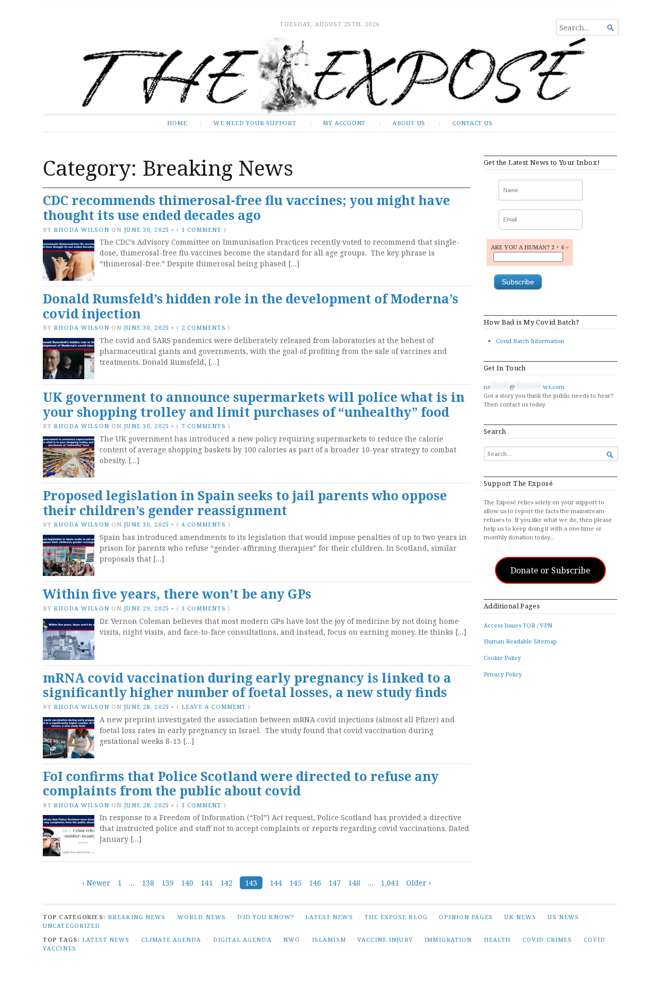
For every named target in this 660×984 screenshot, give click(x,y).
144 (276, 883)
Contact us (472, 123)
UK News (520, 917)
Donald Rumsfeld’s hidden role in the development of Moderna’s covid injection (250, 306)
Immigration (448, 939)
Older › (418, 883)
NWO (291, 939)
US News (563, 917)
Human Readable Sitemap (520, 641)
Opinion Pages (466, 917)
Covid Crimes (547, 939)
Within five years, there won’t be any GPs (177, 593)
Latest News (329, 917)
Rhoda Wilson (81, 229)
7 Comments (204, 426)
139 (167, 883)
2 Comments (204, 327)
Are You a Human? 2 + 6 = (530, 247)
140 (187, 883)
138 (148, 883)
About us (408, 123)
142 (226, 883)
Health (497, 939)
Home (177, 123)
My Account (344, 123)
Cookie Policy (502, 657)
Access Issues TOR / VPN (518, 625)
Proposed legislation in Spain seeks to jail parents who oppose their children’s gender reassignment (245, 503)
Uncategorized (72, 925)
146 (315, 883)
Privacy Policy (503, 674)
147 (334, 883)
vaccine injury (385, 939)
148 (354, 883)
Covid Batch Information (530, 341)
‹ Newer (96, 883)
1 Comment (202, 229)
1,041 (390, 883)
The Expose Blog (396, 917)
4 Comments (204, 524)
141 (207, 883)
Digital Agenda (242, 939)
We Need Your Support (254, 123)
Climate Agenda (171, 939)
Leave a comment (214, 706)
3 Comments (204, 608)
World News (201, 917)
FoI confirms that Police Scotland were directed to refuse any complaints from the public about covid (241, 784)
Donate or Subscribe (550, 570)
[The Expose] (330, 76)
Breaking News (137, 917)
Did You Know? (265, 917)
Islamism (329, 939)
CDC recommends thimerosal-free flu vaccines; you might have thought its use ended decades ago (246, 208)
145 (295, 883)
